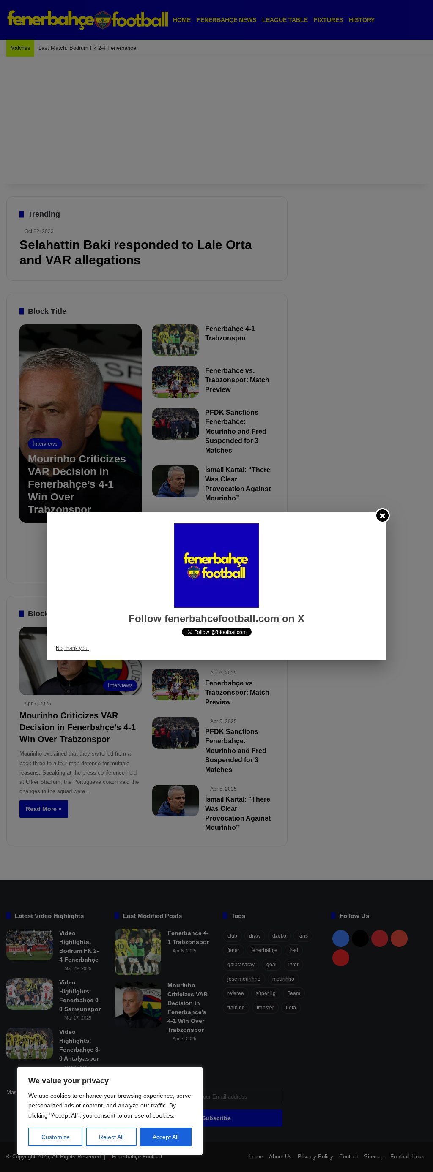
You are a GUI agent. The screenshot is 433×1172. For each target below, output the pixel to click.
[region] (110, 1111)
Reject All (111, 1137)
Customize (55, 1137)
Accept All (165, 1137)
